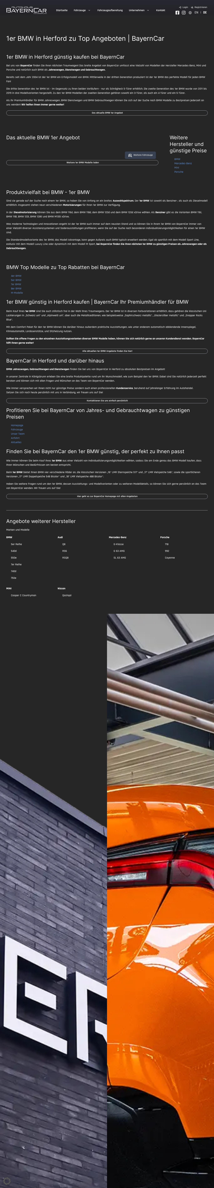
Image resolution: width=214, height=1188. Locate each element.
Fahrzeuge (80, 10)
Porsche (178, 172)
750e (13, 578)
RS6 (64, 551)
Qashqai (66, 595)
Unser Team (18, 434)
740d (13, 571)
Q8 (63, 544)
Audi (60, 537)
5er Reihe (16, 544)
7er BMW (16, 284)
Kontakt (160, 10)
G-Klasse (119, 544)
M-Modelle (17, 293)
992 (167, 551)
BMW (177, 159)
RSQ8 (65, 557)
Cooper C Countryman (23, 595)
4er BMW (16, 276)
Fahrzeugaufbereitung (110, 10)
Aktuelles (16, 442)
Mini (176, 167)
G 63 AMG (119, 551)
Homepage (17, 425)
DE (205, 12)
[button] (7, 1181)
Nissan (61, 588)
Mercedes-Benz (183, 163)
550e (14, 557)
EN (196, 12)
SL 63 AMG (120, 557)
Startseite (62, 10)
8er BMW (16, 288)
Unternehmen (136, 10)
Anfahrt (15, 438)
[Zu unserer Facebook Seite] (177, 13)
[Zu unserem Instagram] (184, 13)
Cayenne (170, 557)
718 (166, 544)
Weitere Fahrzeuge (143, 155)
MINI (9, 588)
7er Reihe (16, 564)
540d (14, 551)
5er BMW (16, 280)
